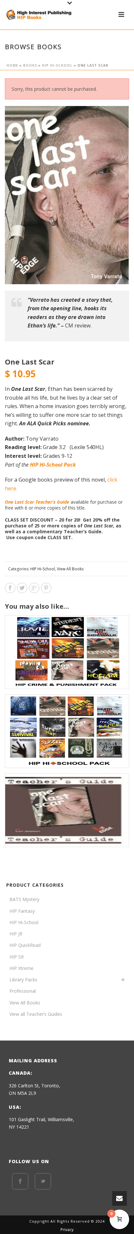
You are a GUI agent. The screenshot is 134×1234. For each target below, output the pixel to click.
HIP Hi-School (57, 65)
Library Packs (23, 979)
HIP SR (16, 957)
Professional (22, 991)
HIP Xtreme (21, 968)
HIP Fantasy (22, 911)
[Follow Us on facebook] (20, 1181)
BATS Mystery (24, 899)
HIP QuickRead (25, 945)
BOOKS (30, 65)
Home (12, 65)
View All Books (70, 569)
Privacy (67, 1229)
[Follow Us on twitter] (43, 1181)
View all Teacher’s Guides (35, 1014)
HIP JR (15, 934)
